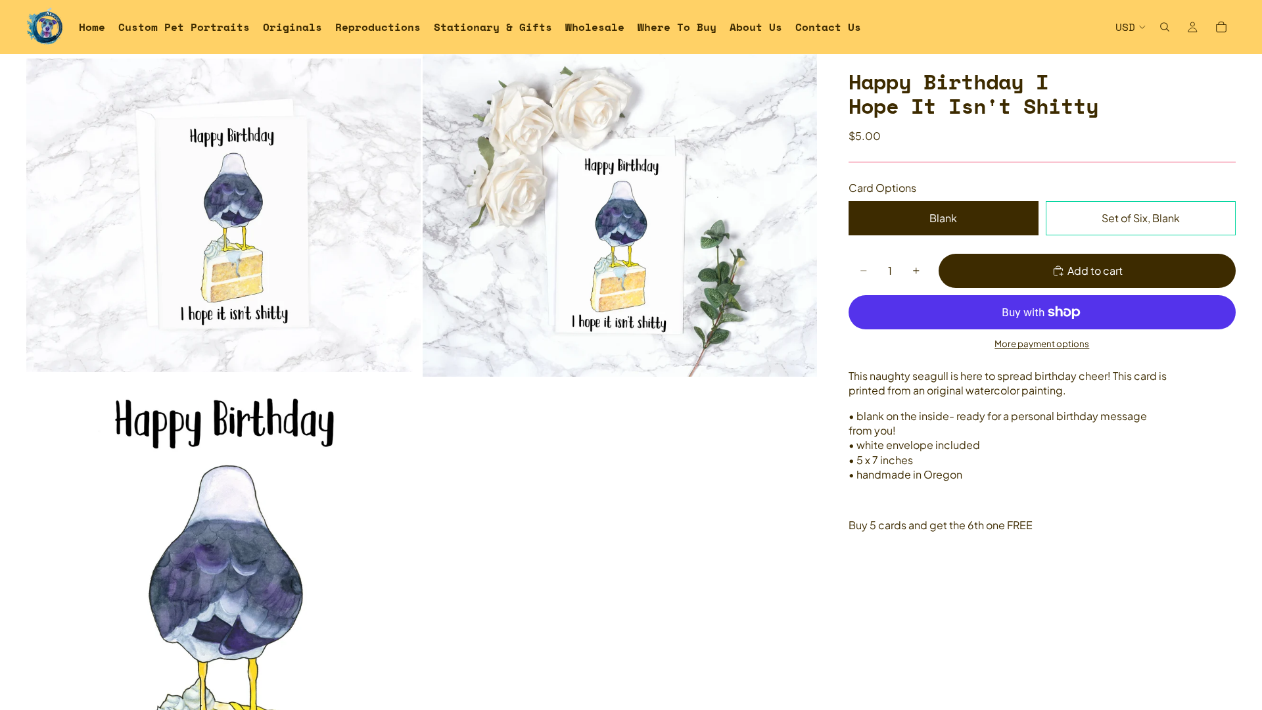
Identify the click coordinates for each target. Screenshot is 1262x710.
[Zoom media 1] (223, 215)
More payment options (1041, 343)
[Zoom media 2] (620, 215)
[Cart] (1221, 26)
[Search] (1164, 26)
